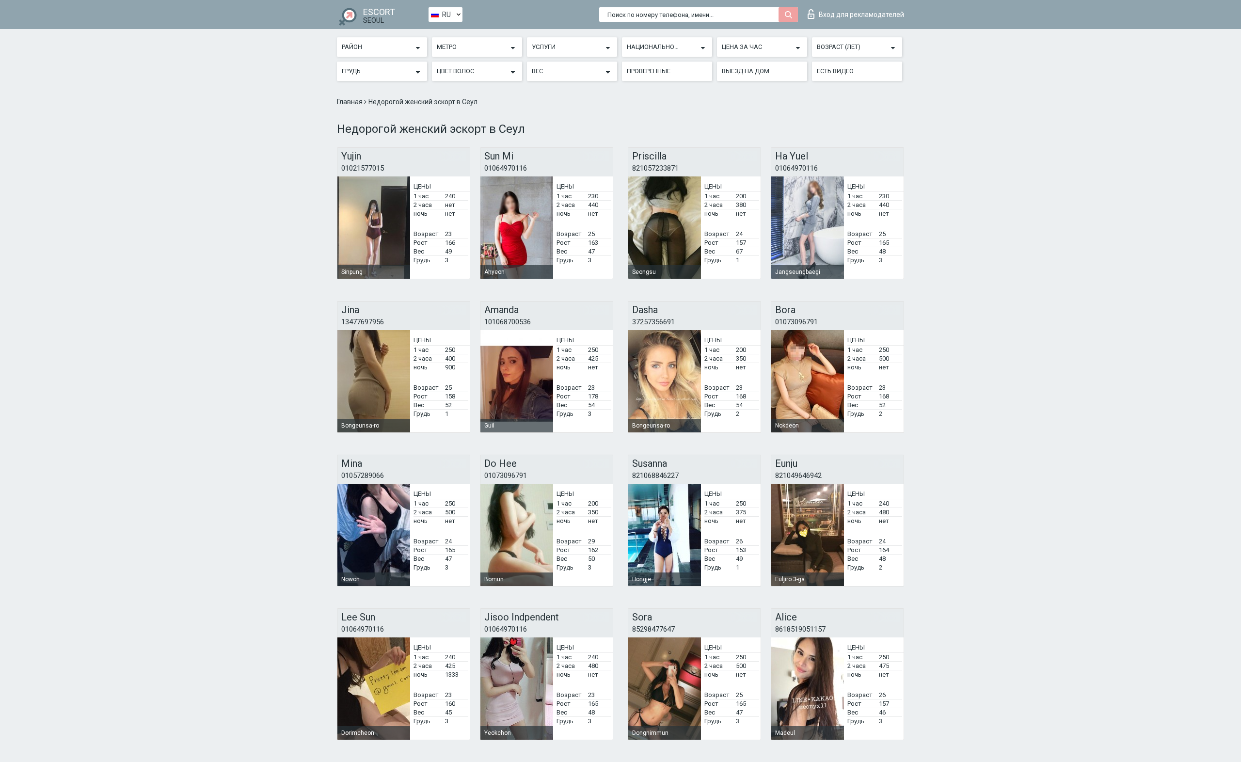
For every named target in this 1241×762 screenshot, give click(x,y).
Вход (861, 14)
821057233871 (655, 168)
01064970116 (505, 168)
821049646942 (798, 475)
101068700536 (507, 322)
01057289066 (362, 475)
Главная (350, 102)
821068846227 (655, 475)
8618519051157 (800, 629)
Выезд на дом (745, 71)
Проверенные (648, 71)
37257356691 (653, 322)
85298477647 (653, 629)
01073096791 (796, 322)
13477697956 (362, 322)
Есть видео (835, 71)
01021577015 (362, 168)
